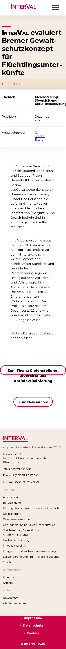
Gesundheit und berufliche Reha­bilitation (29, 525)
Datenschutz (33, 625)
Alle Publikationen (14, 603)
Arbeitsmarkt (11, 497)
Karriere (8, 583)
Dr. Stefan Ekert (40, 136)
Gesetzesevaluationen (17, 519)
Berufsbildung (12, 502)
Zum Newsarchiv (33, 402)
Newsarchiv (10, 597)
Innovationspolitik (14, 545)
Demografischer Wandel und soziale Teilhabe (31, 508)
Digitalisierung (12, 513)
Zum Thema (33, 372)
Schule (7, 562)
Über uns (8, 577)
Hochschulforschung (16, 540)
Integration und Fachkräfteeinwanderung (29, 551)
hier (29, 338)
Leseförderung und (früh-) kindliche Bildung (31, 556)
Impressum (33, 618)
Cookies (33, 633)
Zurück (12, 84)
